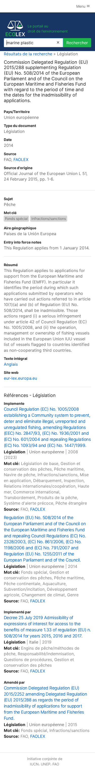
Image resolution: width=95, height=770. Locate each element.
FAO (55, 764)
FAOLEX (20, 159)
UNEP (45, 764)
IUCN (34, 764)
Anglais (11, 364)
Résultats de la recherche (28, 53)
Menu (81, 6)
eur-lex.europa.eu (20, 378)
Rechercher (77, 42)
